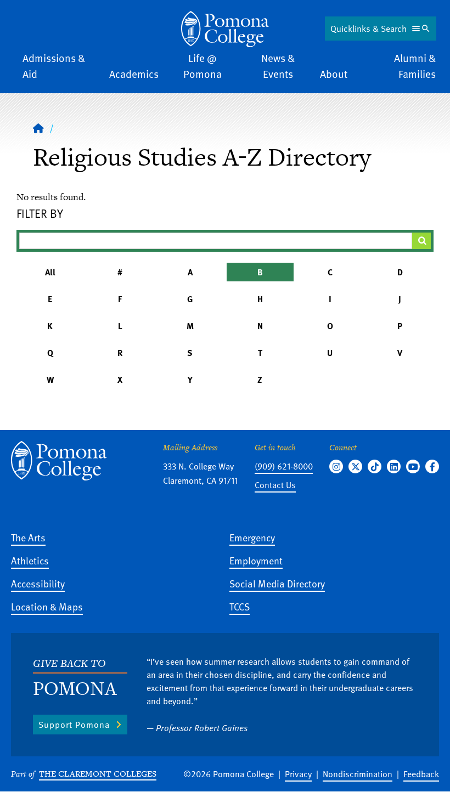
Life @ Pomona (202, 66)
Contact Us (275, 484)
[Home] (225, 29)
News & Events (278, 66)
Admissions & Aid (53, 66)
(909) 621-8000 (284, 466)
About (333, 74)
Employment (256, 560)
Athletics (30, 560)
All (50, 272)
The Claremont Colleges (97, 773)
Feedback (421, 773)
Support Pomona (74, 724)
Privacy (298, 773)
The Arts (28, 537)
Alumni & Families (415, 66)
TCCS (239, 606)
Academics (134, 74)
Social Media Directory (277, 583)
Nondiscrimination (357, 773)
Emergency (252, 537)
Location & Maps (47, 606)
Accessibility (38, 583)
